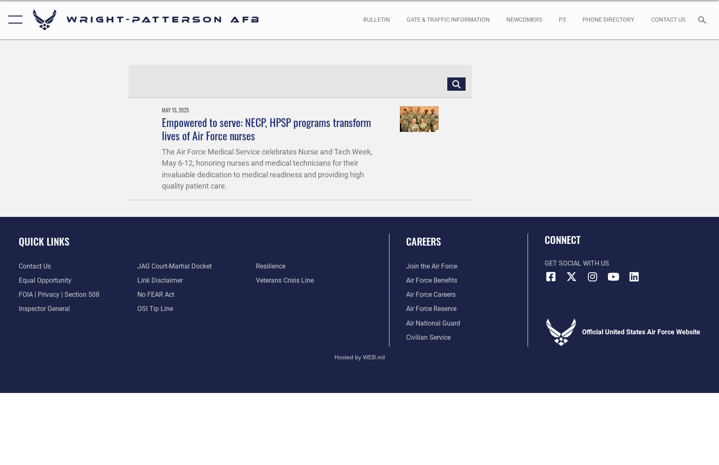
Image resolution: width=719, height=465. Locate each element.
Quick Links (44, 241)
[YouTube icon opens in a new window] (613, 277)
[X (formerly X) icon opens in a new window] (571, 277)
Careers (423, 241)
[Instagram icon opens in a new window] (592, 277)
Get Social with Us (577, 263)
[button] (13, 20)
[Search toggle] (703, 19)
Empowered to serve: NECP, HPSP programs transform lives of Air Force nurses (266, 128)
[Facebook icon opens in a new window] (551, 277)
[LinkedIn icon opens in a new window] (634, 277)
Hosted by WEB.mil (360, 357)
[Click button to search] (456, 84)
